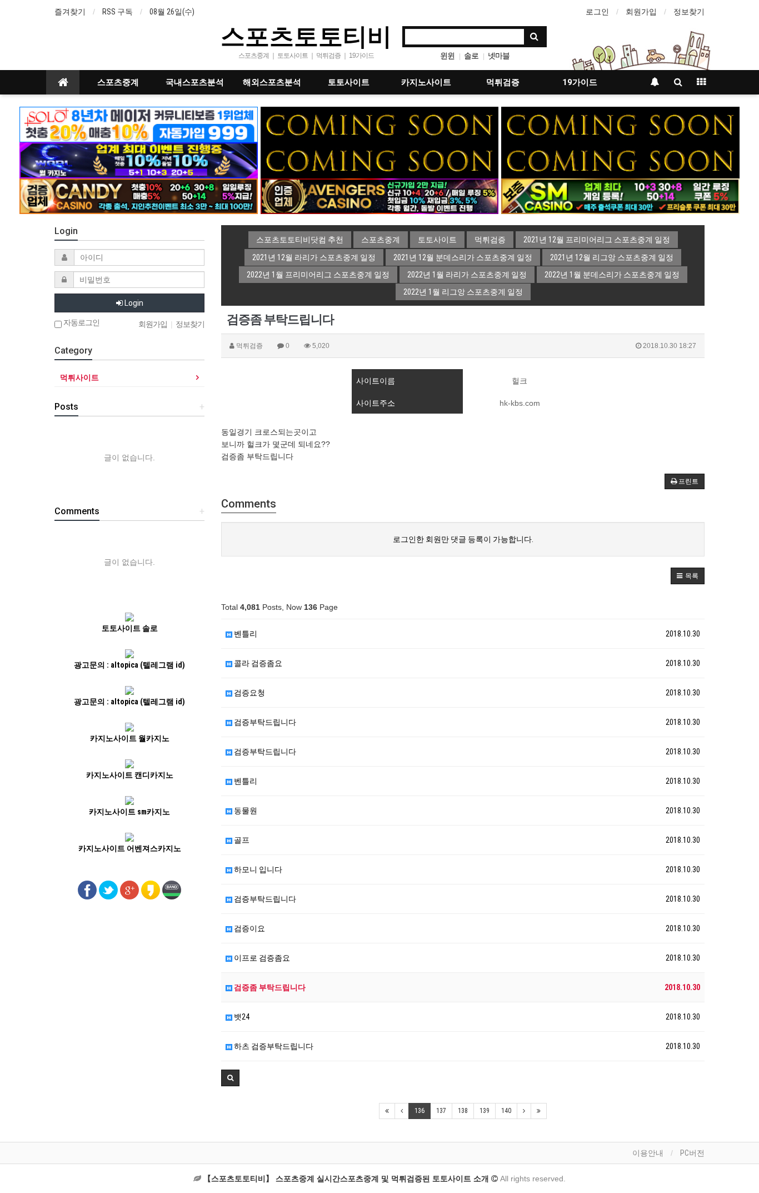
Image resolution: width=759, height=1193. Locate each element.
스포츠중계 (118, 82)
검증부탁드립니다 (264, 722)
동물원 (244, 810)
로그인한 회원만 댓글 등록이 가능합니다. (463, 539)
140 (506, 1111)
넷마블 (499, 55)
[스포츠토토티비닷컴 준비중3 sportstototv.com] (380, 159)
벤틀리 (244, 633)
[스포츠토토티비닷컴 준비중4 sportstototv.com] (620, 159)
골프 (240, 840)
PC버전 (692, 1153)
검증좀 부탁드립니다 (269, 987)
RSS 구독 (117, 11)
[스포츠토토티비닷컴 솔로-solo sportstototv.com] (138, 124)
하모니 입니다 (257, 869)
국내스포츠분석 (195, 82)
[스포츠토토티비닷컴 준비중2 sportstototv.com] (620, 124)
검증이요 (248, 928)
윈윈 (447, 55)
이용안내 (647, 1153)
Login (133, 303)
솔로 (471, 55)
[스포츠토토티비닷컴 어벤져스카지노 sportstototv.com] (380, 195)
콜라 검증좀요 (257, 663)
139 (485, 1111)
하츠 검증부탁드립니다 (272, 1046)
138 (463, 1111)
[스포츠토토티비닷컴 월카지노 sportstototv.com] (138, 159)
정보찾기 (689, 11)
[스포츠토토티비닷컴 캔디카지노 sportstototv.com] (138, 195)
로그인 (597, 11)
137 (441, 1111)
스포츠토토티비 (306, 35)
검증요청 (248, 692)
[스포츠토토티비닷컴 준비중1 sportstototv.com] (380, 124)
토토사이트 (348, 82)
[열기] (14, 14)
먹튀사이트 (79, 377)
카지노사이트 (426, 82)
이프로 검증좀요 (261, 957)
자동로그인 (80, 323)
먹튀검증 (503, 82)
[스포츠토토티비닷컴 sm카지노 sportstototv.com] (620, 195)
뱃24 (240, 1016)
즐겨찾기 (70, 11)
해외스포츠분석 (272, 82)
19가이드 (579, 82)
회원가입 (641, 11)
